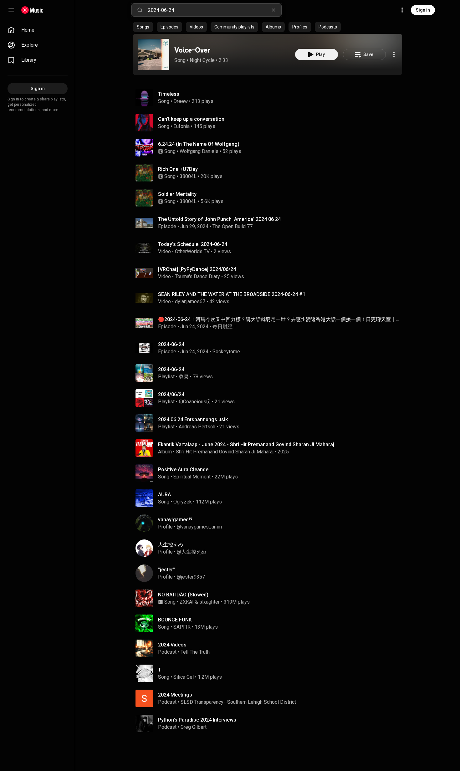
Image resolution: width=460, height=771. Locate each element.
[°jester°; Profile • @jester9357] (270, 573)
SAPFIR (182, 627)
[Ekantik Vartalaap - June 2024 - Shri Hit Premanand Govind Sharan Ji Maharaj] (270, 448)
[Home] (32, 10)
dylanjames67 (190, 301)
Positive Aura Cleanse (183, 469)
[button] (153, 54)
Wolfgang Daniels (199, 151)
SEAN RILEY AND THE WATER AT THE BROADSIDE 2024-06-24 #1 (231, 294)
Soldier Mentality (177, 194)
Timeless (168, 94)
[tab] (143, 27)
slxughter (209, 602)
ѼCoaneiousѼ (195, 402)
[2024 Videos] (270, 648)
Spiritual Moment (192, 477)
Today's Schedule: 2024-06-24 (192, 244)
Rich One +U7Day (178, 169)
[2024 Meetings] (270, 698)
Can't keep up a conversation (191, 119)
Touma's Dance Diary (197, 276)
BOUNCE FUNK (175, 620)
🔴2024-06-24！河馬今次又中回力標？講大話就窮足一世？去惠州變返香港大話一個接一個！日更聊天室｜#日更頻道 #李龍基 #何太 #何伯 (279, 319)
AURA (164, 495)
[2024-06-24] (270, 373)
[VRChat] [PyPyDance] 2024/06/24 (197, 269)
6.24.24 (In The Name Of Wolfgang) (198, 144)
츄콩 (184, 377)
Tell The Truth (195, 652)
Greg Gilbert (194, 727)
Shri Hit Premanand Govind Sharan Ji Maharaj (224, 452)
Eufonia (181, 126)
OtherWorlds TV (192, 251)
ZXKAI (187, 602)
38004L (188, 176)
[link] (38, 30)
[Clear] (273, 10)
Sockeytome (226, 352)
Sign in (423, 10)
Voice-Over (192, 49)
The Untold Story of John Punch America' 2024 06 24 (219, 219)
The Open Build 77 (232, 226)
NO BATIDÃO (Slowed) (183, 595)
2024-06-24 (171, 344)
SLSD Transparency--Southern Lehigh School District (238, 702)
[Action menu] (394, 54)
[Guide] (11, 10)
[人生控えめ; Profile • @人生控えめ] (270, 548)
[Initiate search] (140, 10)
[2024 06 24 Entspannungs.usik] (270, 423)
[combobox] (214, 10)
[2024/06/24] (270, 398)
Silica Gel (183, 677)
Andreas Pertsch (197, 427)
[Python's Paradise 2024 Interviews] (270, 723)
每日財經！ (225, 326)
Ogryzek (182, 502)
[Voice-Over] (153, 54)
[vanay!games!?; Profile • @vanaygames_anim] (270, 523)
